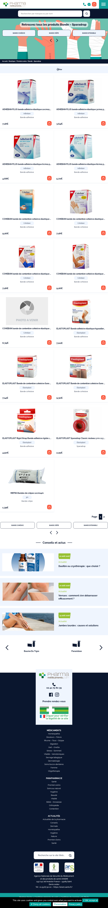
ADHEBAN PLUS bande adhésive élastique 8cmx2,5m (81, 164)
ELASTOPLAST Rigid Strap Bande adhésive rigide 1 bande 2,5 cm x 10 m (35, 438)
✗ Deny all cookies (40, 904)
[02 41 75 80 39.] (84, 4)
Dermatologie (54, 761)
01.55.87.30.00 (45, 887)
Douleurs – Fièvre (54, 737)
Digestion (54, 744)
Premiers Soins (54, 840)
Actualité (62, 562)
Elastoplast (81, 333)
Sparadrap (81, 446)
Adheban (27, 114)
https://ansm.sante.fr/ (63, 887)
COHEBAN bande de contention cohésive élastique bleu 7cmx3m (32, 274)
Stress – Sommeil (54, 751)
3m (27, 497)
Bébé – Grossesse (54, 802)
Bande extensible (89, 33)
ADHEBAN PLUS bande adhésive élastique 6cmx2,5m (27, 164)
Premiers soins (22, 61)
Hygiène (54, 792)
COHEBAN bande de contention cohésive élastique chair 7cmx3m (32, 328)
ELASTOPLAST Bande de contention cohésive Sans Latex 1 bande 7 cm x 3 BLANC (40, 383)
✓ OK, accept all (90, 900)
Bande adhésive (27, 117)
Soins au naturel (54, 788)
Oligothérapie (54, 771)
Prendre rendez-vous (54, 701)
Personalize (60, 904)
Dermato (54, 826)
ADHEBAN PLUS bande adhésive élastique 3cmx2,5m (81, 109)
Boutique (12, 61)
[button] (49, 123)
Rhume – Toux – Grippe (54, 740)
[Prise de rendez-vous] (89, 4)
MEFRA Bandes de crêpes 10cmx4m (27, 493)
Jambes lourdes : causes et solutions (78, 625)
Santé (54, 782)
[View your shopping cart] (94, 4)
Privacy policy (75, 904)
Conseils (54, 823)
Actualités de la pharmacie (54, 819)
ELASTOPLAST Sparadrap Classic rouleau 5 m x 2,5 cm (81, 438)
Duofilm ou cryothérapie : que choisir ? (79, 566)
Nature (54, 836)
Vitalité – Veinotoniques (54, 754)
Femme (54, 768)
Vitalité (54, 799)
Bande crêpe (54, 33)
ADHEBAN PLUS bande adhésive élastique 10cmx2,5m (27, 109)
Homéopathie (54, 734)
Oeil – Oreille (54, 747)
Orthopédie (54, 805)
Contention (54, 809)
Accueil (4, 61)
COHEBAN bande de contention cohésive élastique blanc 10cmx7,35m (34, 219)
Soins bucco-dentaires (54, 764)
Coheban (27, 223)
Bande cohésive (19, 33)
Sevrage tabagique (54, 757)
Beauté (54, 795)
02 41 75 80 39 (54, 687)
